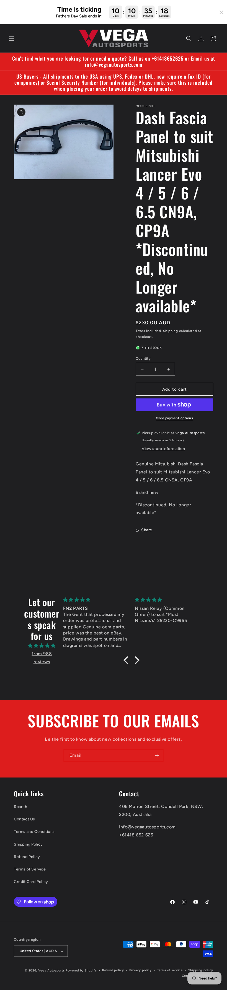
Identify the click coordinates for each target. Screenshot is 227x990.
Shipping (170, 331)
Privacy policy (140, 970)
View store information (163, 448)
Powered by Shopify (81, 970)
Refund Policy (27, 856)
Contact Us (24, 819)
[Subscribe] (157, 755)
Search (20, 806)
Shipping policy (200, 970)
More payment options (174, 418)
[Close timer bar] (221, 12)
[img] (42, 646)
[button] (12, 38)
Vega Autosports (51, 970)
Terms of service (170, 970)
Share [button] (146, 530)
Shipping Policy (28, 844)
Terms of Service (30, 869)
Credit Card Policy (31, 881)
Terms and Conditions (34, 831)
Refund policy (113, 970)
